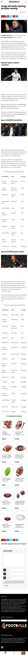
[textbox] (14, 621)
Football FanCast (6, 35)
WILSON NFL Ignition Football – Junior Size (6, 503)
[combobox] (14, 620)
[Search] (26, 2)
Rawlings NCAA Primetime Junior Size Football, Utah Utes (19, 457)
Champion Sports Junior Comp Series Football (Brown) (20, 480)
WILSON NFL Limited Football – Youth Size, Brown (6, 526)
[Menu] (1, 2)
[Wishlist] (14, 653)
